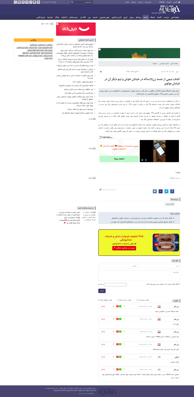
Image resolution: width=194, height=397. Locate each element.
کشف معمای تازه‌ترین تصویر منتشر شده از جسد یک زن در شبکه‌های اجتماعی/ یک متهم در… (141, 222)
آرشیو (127, 2)
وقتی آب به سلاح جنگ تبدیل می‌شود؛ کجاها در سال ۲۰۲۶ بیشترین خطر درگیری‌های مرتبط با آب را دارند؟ (75, 60)
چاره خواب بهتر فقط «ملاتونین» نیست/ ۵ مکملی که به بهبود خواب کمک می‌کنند (74, 104)
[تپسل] (99, 49)
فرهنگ (152, 17)
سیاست (166, 17)
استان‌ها (50, 17)
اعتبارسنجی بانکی (46, 53)
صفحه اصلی (175, 17)
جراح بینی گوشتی (22, 48)
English (162, 2)
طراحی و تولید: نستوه (85, 394)
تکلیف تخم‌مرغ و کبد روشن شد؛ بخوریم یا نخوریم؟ (76, 85)
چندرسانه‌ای (73, 17)
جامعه (146, 17)
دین (89, 17)
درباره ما (140, 2)
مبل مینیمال (33, 48)
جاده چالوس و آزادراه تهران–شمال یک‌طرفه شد (77, 113)
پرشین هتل (48, 50)
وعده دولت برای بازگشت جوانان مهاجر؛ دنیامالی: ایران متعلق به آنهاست (75, 98)
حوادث (154, 63)
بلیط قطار (25, 53)
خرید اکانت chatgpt (25, 56)
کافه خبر (83, 17)
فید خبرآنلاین (38, 2)
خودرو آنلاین (41, 17)
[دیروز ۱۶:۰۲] (88, 216)
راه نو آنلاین (42, 45)
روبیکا (15, 2)
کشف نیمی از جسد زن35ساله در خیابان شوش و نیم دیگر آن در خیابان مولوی (142, 81)
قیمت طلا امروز (34, 53)
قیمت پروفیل (47, 56)
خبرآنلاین (165, 9)
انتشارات (64, 17)
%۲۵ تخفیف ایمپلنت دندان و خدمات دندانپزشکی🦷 (124, 238)
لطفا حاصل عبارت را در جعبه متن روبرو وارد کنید (163, 284)
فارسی (175, 2)
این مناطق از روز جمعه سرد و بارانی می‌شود (78, 89)
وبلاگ (57, 17)
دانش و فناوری (117, 17)
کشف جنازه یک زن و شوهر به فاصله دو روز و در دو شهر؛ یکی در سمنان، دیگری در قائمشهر (142, 218)
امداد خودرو (48, 58)
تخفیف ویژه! (119, 159)
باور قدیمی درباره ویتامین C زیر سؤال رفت (78, 93)
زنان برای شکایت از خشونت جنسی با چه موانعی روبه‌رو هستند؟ (75, 76)
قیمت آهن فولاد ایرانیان (35, 50)
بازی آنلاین (33, 45)
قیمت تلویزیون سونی (45, 48)
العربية (169, 2)
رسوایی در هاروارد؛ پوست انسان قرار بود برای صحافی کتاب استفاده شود (75, 70)
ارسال (102, 290)
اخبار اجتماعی (163, 63)
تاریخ (125, 17)
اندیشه (95, 17)
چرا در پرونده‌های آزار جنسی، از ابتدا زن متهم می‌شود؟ (75, 65)
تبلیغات (133, 2)
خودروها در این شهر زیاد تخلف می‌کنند (80, 109)
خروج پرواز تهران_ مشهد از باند (82, 82)
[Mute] (146, 160)
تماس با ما (148, 2)
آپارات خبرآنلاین (23, 2)
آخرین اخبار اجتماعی (86, 40)
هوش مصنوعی (104, 17)
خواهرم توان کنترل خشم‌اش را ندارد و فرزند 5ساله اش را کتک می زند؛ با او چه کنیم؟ (74, 45)
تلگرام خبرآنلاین (34, 2)
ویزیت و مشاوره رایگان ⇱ (124, 248)
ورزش (131, 17)
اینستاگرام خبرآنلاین (30, 2)
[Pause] (142, 160)
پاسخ (103, 306)
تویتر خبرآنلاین (27, 2)
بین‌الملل (138, 17)
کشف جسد (170, 204)
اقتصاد (159, 17)
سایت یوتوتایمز (37, 56)
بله (19, 2)
